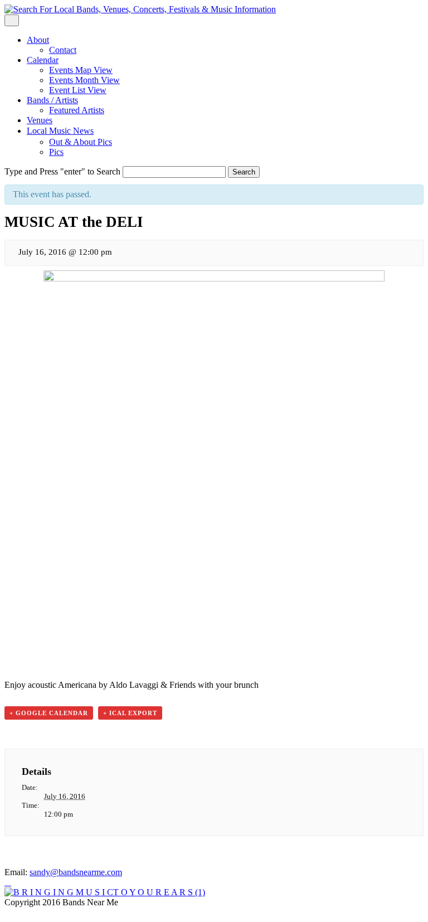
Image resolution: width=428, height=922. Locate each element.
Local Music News (60, 130)
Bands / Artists (52, 100)
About (38, 40)
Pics (56, 152)
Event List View (77, 90)
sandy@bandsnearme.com (76, 872)
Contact (62, 50)
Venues (39, 120)
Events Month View (84, 80)
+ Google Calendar (48, 713)
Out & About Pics (80, 142)
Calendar (43, 60)
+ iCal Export (130, 713)
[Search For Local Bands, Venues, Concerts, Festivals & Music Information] (140, 9)
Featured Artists (76, 110)
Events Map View (81, 70)
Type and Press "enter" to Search (62, 171)
